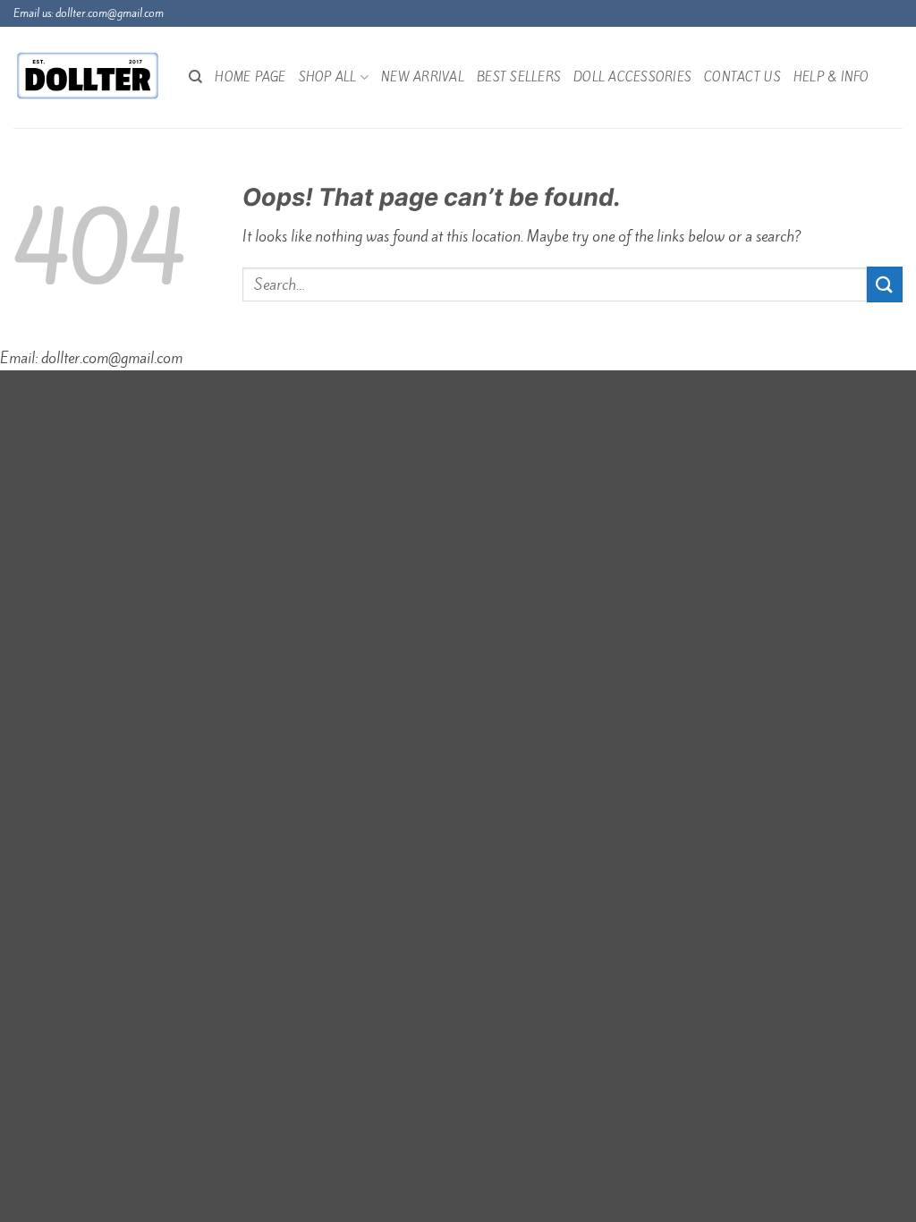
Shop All (328, 77)
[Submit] (885, 284)
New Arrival (422, 77)
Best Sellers (519, 77)
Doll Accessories (632, 77)
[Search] (195, 77)
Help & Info (831, 77)
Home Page (250, 77)
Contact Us (742, 77)
